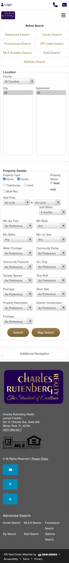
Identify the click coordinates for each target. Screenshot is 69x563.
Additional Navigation (34, 353)
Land (29, 185)
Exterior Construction (49, 303)
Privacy (38, 559)
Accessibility (11, 559)
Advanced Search (17, 34)
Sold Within (46, 207)
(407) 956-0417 (12, 429)
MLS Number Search (17, 52)
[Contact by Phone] (55, 4)
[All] (18, 92)
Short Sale (42, 289)
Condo (24, 179)
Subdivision (43, 88)
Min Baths (9, 234)
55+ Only (41, 262)
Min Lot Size (43, 234)
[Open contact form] (64, 4)
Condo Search (52, 34)
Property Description (15, 303)
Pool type (8, 289)
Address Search (34, 61)
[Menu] (63, 15)
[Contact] (10, 469)
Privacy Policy (40, 459)
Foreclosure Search (17, 43)
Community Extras (47, 248)
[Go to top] (10, 484)
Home (10, 179)
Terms (26, 559)
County (7, 76)
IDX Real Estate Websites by (20, 554)
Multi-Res (12, 191)
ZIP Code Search (52, 43)
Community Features (16, 262)
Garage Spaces (12, 275)
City (5, 88)
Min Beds (42, 221)
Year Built (42, 275)
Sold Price (9, 197)
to (32, 202)
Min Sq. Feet (11, 221)
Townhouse (13, 185)
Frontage (8, 316)
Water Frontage (12, 248)
